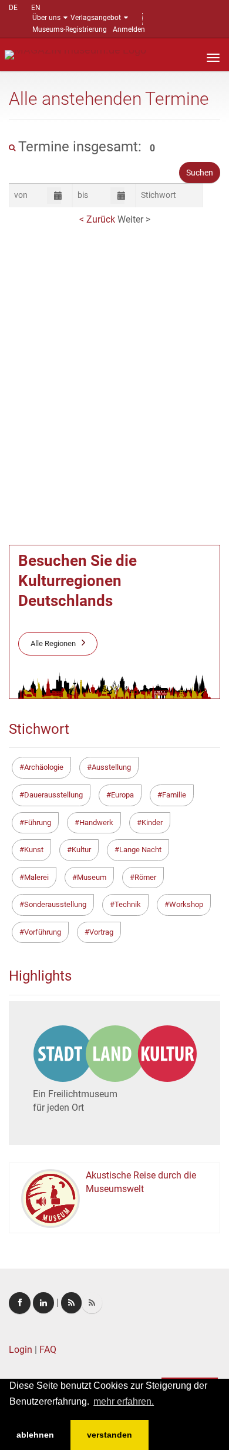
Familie (174, 794)
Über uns (46, 18)
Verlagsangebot (95, 18)
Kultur (81, 849)
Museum (91, 877)
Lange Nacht (140, 849)
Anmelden (129, 29)
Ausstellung (111, 767)
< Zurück (98, 219)
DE (13, 8)
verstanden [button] (109, 1434)
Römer (145, 877)
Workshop (186, 904)
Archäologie (43, 767)
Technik (127, 904)
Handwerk (96, 822)
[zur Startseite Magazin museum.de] (75, 54)
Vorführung (42, 932)
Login (20, 1349)
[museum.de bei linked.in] (43, 1302)
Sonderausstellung (55, 904)
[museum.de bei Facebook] (20, 1303)
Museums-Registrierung (69, 29)
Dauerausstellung (53, 794)
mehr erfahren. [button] (123, 1401)
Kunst (33, 849)
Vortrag (101, 932)
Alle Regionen (53, 643)
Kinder (152, 822)
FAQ (47, 1349)
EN (36, 8)
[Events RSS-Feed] (71, 1302)
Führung (37, 822)
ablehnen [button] (35, 1434)
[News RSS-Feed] (92, 1302)
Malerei (36, 877)
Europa (122, 794)
